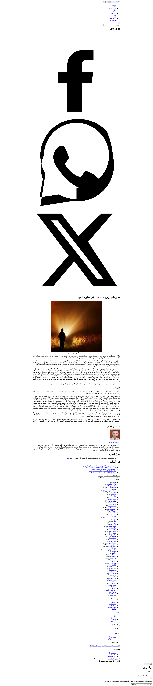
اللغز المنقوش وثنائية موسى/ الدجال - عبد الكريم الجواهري (99, 466)
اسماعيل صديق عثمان (113, 442)
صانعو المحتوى (112, 607)
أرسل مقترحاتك (111, 656)
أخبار (115, 616)
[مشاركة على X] (76, 292)
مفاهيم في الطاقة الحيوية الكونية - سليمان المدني (102, 471)
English (114, 609)
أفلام (115, 628)
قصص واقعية (112, 617)
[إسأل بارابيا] (148, 664)
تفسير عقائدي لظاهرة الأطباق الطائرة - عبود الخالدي (101, 467)
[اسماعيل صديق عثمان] (115, 439)
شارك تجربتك (112, 653)
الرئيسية (113, 602)
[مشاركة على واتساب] (76, 205)
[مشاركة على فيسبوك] (76, 118)
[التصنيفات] (114, 2)
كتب (115, 630)
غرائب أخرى (110, 475)
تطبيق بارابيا (112, 637)
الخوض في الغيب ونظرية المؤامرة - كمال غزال (102, 472)
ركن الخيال (113, 621)
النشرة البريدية (112, 654)
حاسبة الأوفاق (112, 638)
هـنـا (68, 458)
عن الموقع (113, 605)
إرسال (133, 684)
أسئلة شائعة (112, 604)
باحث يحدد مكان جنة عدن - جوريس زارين (104, 469)
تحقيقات (113, 619)
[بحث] (107, 2)
